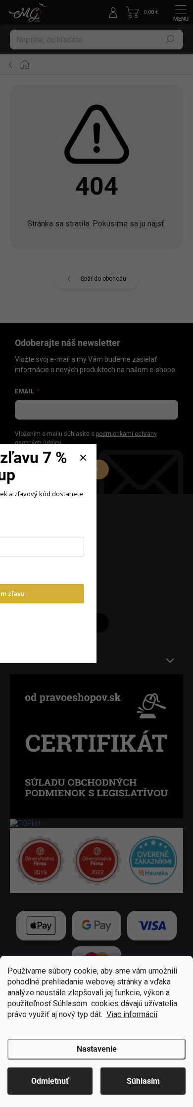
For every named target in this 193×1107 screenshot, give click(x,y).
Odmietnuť (50, 1081)
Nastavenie (97, 1049)
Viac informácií (131, 1014)
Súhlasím (143, 1081)
